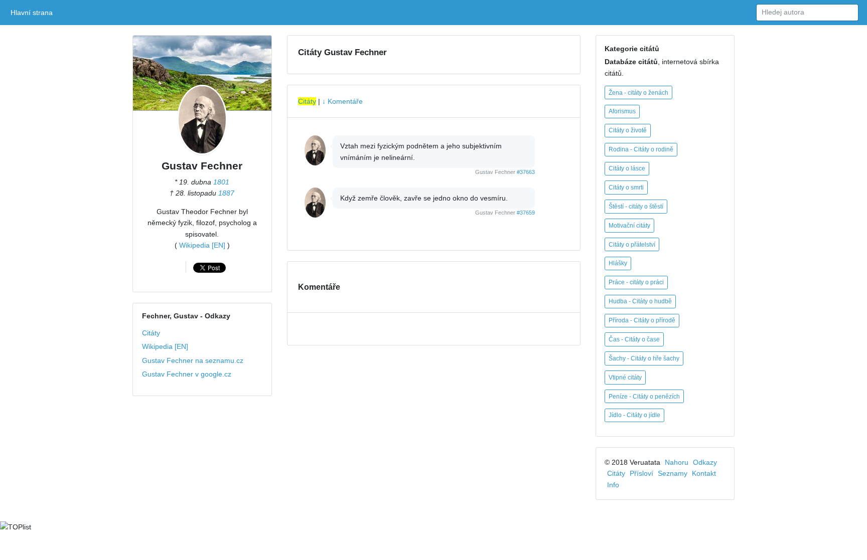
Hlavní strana (33, 13)
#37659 (526, 213)
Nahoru (676, 462)
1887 (226, 193)
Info (613, 485)
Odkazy (705, 462)
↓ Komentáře (342, 101)
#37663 (526, 172)
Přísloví (641, 473)
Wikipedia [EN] (202, 245)
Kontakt (704, 473)
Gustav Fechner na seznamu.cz (192, 360)
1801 (221, 182)
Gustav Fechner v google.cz (186, 374)
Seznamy (672, 473)
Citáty (151, 333)
